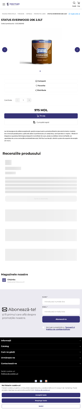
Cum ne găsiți (8, 352)
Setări (41, 406)
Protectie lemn (40, 13)
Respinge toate (41, 401)
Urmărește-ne (8, 358)
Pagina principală (9, 13)
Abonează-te (61, 319)
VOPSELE (29, 13)
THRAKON (21, 13)
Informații (6, 341)
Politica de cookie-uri (9, 374)
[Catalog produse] (4, 4)
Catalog (5, 346)
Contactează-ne (9, 363)
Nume (45, 297)
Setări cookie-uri (8, 371)
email (45, 307)
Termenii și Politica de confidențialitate (60, 328)
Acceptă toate (41, 395)
